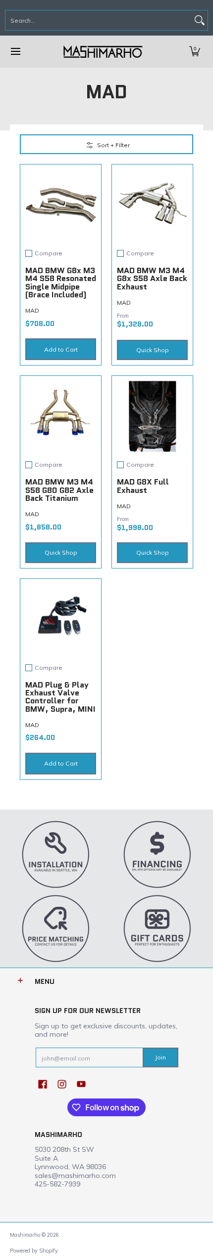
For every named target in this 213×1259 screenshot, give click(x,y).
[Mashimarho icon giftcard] (157, 928)
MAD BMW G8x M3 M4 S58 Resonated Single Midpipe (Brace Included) (60, 282)
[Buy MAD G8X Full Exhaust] (152, 416)
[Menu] (15, 52)
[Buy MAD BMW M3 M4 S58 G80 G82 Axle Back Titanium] (60, 416)
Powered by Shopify (34, 1250)
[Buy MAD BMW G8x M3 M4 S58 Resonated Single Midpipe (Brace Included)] (60, 204)
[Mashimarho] (103, 52)
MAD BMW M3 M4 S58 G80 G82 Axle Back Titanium (59, 490)
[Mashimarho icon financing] (157, 854)
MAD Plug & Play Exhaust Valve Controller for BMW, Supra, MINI (60, 697)
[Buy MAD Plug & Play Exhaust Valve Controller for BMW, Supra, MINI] (60, 619)
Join (160, 1057)
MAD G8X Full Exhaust (143, 485)
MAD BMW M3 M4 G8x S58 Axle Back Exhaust (152, 278)
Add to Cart (61, 349)
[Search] (200, 20)
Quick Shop (152, 350)
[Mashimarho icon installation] (56, 854)
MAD (32, 310)
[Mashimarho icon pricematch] (56, 928)
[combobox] (98, 20)
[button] (194, 52)
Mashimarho (26, 1234)
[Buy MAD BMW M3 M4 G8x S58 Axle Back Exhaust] (152, 204)
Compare (48, 253)
